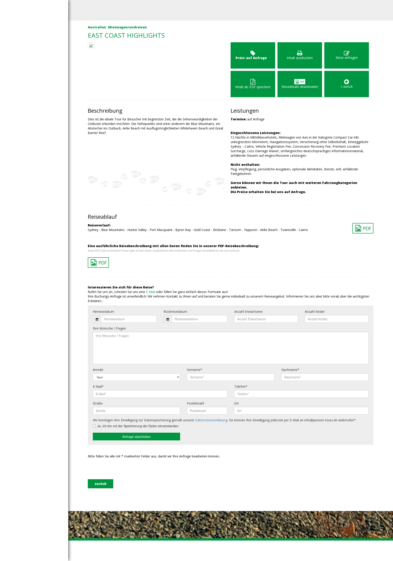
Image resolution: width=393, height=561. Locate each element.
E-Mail (150, 292)
